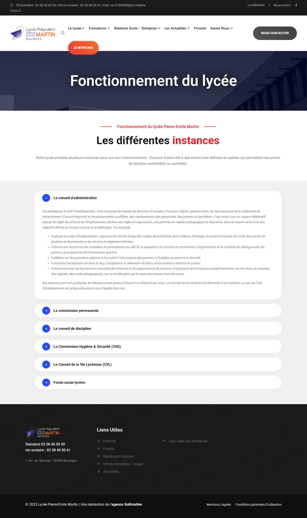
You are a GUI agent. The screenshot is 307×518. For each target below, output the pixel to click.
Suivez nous (219, 28)
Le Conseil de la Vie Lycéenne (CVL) (82, 364)
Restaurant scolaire (118, 456)
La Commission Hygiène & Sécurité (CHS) (87, 346)
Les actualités (175, 28)
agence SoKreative (126, 504)
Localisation (256, 5)
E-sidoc (109, 449)
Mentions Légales (219, 504)
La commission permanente (76, 311)
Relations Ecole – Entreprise (135, 28)
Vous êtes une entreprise (188, 441)
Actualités (111, 472)
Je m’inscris (83, 48)
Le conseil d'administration (75, 198)
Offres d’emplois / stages (123, 464)
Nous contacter (275, 33)
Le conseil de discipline (72, 328)
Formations (97, 28)
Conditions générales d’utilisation (259, 504)
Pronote (200, 28)
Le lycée (74, 28)
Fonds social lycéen (69, 382)
